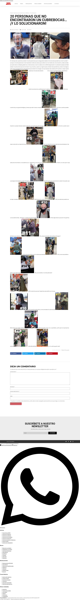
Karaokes (4, 558)
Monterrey (4, 595)
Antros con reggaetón (7, 542)
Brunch (4, 571)
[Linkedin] (70, 441)
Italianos (4, 568)
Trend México (8, 3)
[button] (16, 353)
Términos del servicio (7, 584)
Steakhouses (5, 570)
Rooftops (4, 553)
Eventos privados (48, 3)
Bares (21, 3)
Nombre (12, 386)
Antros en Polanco (6, 534)
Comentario (13, 371)
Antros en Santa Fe (6, 538)
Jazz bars (4, 556)
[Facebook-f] (68, 441)
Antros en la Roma (6, 535)
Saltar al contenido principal (6, 0)
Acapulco (4, 589)
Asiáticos (4, 567)
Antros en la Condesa (7, 537)
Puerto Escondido (6, 590)
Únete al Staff (5, 578)
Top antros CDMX (6, 532)
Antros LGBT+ (5, 541)
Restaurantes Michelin (7, 563)
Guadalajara (5, 596)
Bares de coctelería (6, 548)
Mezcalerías (5, 552)
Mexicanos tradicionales (7, 566)
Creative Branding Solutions (11, 443)
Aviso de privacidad (6, 582)
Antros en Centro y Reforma (8, 540)
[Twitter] (66, 441)
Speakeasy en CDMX (7, 549)
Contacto (57, 3)
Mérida (4, 593)
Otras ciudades (37, 3)
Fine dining (5, 564)
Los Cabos (4, 592)
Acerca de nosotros (6, 577)
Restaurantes (29, 3)
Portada (11, 12)
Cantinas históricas (6, 550)
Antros (16, 3)
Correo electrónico (14, 391)
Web (11, 396)
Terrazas (4, 555)
